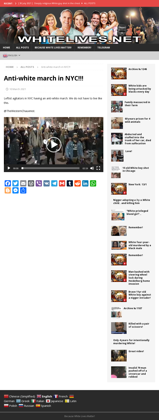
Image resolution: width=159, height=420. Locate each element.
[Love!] (117, 155)
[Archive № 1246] (119, 73)
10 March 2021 (17, 89)
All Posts (22, 47)
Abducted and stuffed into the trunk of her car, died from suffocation (138, 139)
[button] (53, 144)
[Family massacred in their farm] (117, 106)
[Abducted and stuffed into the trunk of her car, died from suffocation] (117, 138)
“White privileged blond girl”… (137, 212)
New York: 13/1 (138, 184)
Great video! (136, 351)
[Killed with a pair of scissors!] (119, 328)
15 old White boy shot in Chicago (136, 169)
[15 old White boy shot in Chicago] (116, 172)
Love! (128, 151)
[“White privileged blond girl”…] (118, 215)
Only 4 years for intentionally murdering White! (131, 342)
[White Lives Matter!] (79, 41)
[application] (53, 144)
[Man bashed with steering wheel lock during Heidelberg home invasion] (119, 276)
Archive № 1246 (138, 69)
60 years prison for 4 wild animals (137, 120)
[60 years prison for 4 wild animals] (117, 123)
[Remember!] (119, 231)
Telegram (103, 47)
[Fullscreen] (98, 168)
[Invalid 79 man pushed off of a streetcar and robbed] (119, 372)
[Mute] (92, 168)
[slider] (51, 168)
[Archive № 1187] (116, 312)
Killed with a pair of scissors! (139, 325)
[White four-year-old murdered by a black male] (119, 245)
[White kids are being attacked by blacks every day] (119, 90)
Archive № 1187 (133, 308)
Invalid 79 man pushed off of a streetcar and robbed (138, 372)
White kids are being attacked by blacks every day (140, 88)
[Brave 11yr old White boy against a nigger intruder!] (119, 296)
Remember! (84, 47)
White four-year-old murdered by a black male (140, 245)
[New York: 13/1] (119, 189)
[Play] (9, 168)
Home (6, 47)
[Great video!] (119, 355)
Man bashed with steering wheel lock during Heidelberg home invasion (139, 277)
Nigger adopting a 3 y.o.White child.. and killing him (131, 201)
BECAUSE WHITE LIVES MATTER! (53, 47)
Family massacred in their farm (137, 104)
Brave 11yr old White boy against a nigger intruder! (140, 294)
